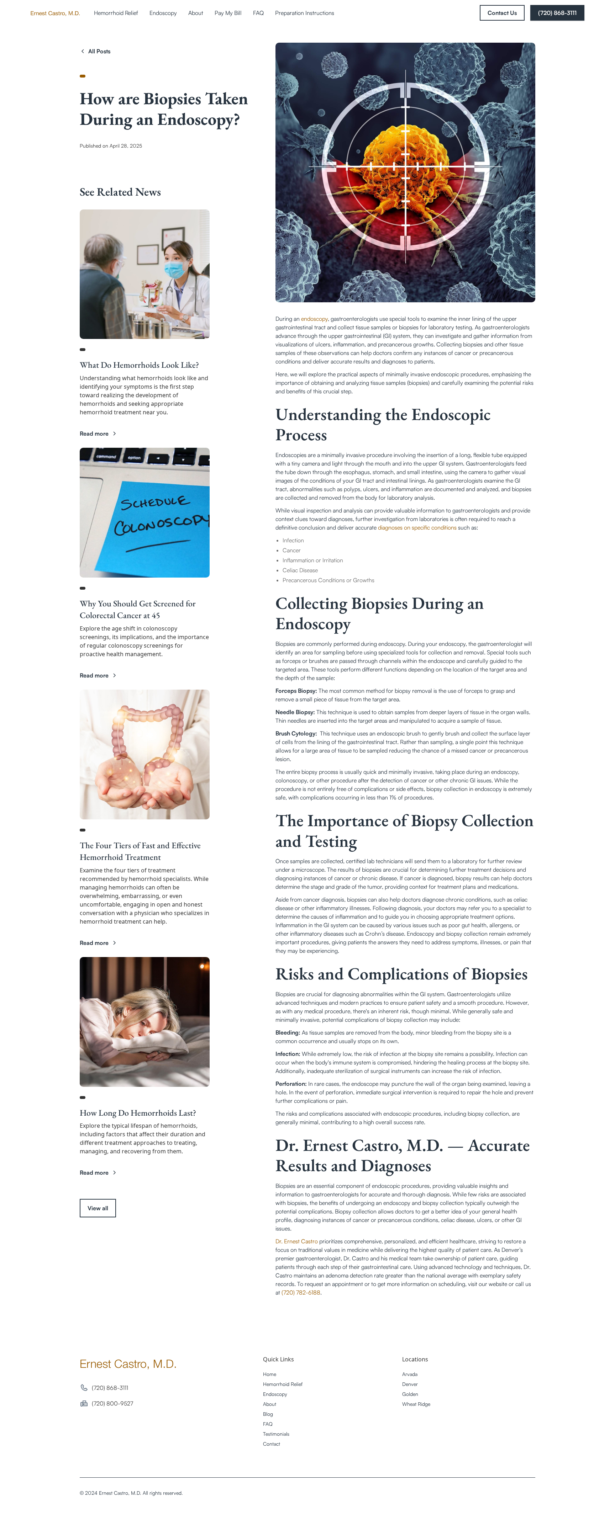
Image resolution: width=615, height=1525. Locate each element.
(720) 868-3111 (557, 12)
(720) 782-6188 (301, 1292)
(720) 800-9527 (112, 1403)
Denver (410, 1384)
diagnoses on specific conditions (417, 527)
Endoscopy (163, 12)
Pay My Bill (228, 12)
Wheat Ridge (416, 1404)
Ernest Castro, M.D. (128, 1363)
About (195, 12)
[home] (55, 13)
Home (269, 1374)
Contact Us (502, 12)
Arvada (409, 1374)
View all (98, 1208)
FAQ (258, 12)
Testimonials (276, 1434)
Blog (268, 1414)
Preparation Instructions (304, 12)
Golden (410, 1394)
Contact (271, 1444)
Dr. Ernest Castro (296, 1241)
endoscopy (314, 318)
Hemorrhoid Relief (116, 12)
